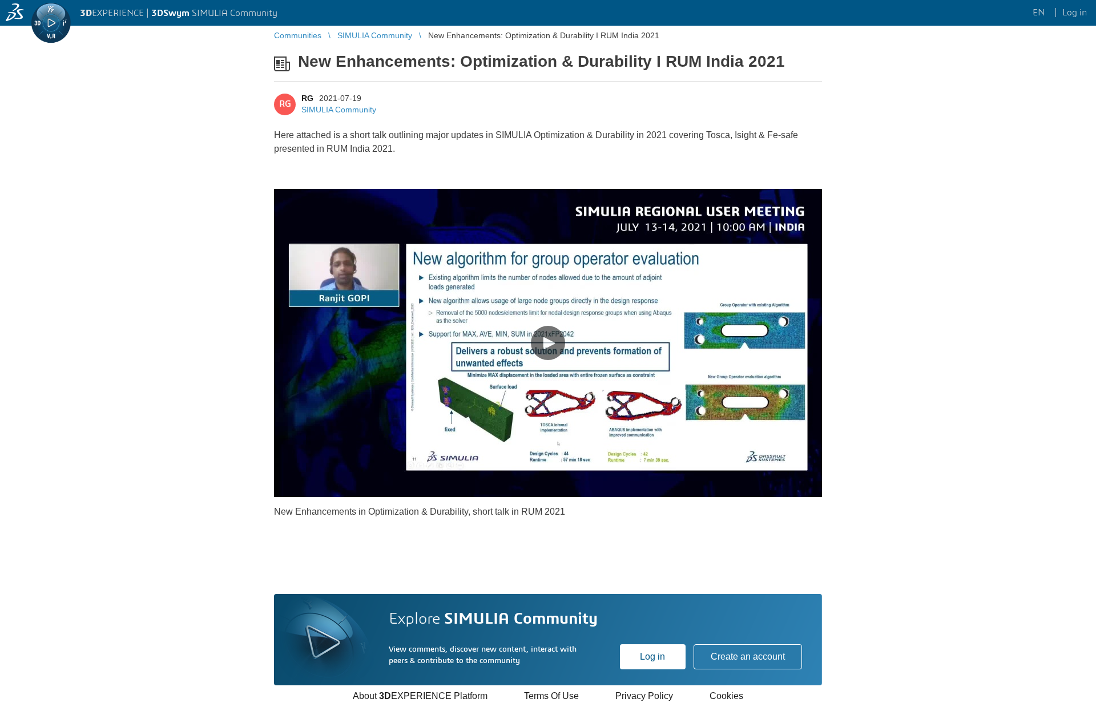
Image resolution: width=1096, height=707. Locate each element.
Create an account (748, 656)
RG (307, 98)
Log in (652, 656)
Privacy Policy (644, 696)
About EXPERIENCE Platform (420, 696)
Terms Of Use (551, 696)
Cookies (726, 696)
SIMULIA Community (338, 109)
